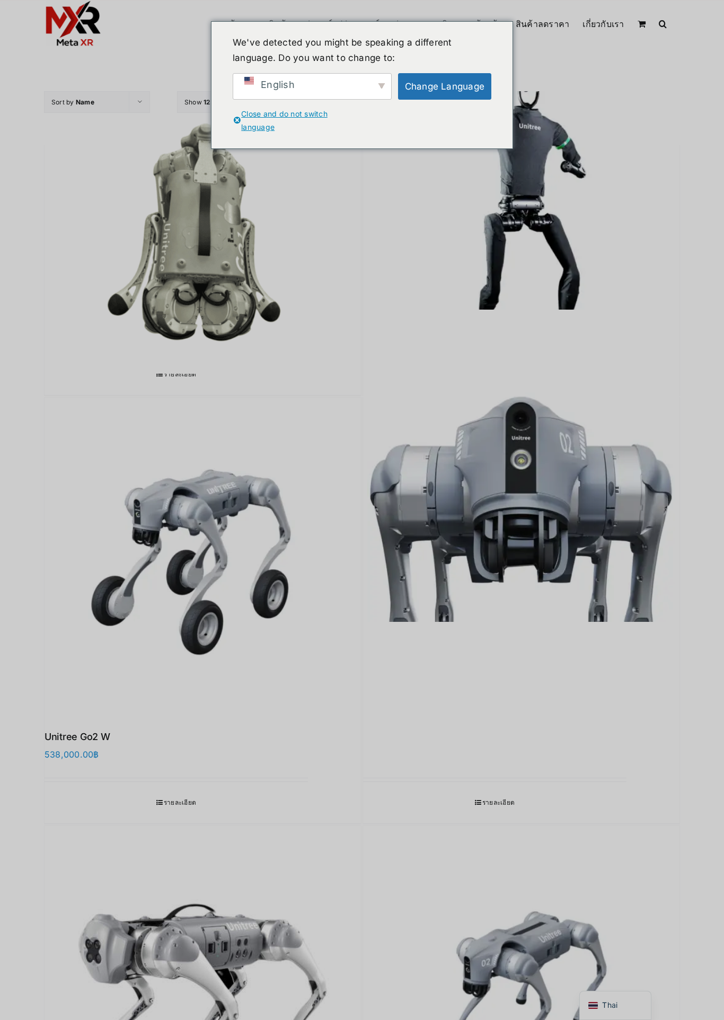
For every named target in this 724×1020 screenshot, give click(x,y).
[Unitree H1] (521, 215)
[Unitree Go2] (521, 468)
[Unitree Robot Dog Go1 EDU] (203, 215)
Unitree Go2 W (77, 736)
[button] (663, 23)
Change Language (445, 86)
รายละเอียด (180, 374)
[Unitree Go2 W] (203, 556)
